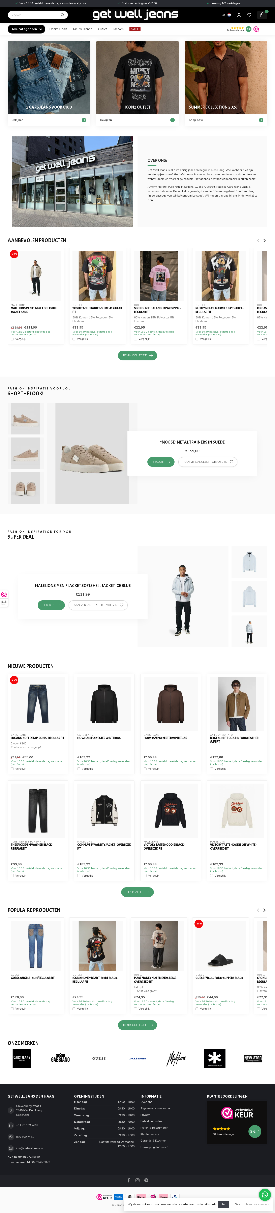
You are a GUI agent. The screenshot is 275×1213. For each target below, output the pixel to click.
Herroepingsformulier (154, 1147)
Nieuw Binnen (82, 29)
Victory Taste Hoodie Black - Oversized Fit (164, 846)
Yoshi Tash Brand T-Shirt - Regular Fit (97, 310)
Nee (237, 1204)
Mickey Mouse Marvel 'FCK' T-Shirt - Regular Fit (219, 310)
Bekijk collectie (135, 355)
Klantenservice (150, 1134)
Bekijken (158, 462)
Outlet (103, 29)
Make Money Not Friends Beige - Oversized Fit (155, 980)
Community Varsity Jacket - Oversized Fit (104, 846)
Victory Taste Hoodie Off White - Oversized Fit (233, 846)
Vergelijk (20, 339)
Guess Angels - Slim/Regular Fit (33, 978)
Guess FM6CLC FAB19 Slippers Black (219, 978)
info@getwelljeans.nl (29, 1148)
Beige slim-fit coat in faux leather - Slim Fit (235, 740)
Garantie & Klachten (153, 1141)
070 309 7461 (25, 1137)
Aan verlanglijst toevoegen (205, 462)
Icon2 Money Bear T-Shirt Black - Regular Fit (95, 980)
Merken (118, 29)
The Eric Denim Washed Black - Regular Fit (32, 846)
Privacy (145, 1115)
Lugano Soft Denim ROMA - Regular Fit (37, 738)
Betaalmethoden (151, 1121)
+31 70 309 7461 (27, 1125)
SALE (135, 29)
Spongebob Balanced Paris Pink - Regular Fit (157, 310)
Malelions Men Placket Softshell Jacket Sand (34, 310)
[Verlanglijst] (249, 15)
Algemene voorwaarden (156, 1108)
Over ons (146, 1102)
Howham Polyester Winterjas (99, 738)
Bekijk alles (135, 892)
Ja (223, 1204)
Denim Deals (58, 29)
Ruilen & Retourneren (154, 1128)
